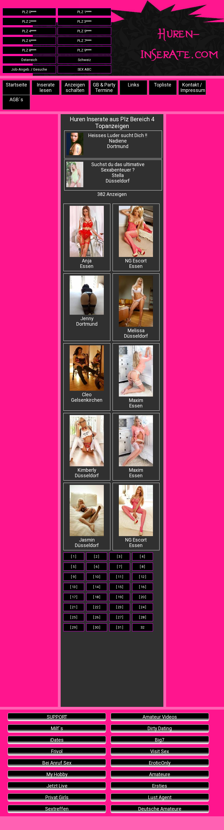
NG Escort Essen (136, 542)
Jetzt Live (56, 786)
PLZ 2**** (29, 21)
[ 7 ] (119, 567)
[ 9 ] (73, 577)
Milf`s (57, 728)
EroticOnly (159, 763)
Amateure (159, 774)
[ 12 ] (142, 577)
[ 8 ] (142, 567)
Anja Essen (86, 263)
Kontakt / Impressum (192, 87)
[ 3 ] (119, 556)
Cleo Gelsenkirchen (86, 397)
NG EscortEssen (136, 263)
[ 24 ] (142, 607)
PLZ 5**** (84, 31)
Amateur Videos (160, 717)
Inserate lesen (46, 87)
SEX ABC (84, 69)
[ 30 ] (96, 627)
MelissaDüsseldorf (136, 333)
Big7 (159, 740)
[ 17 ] (73, 597)
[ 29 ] (73, 627)
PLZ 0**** (29, 12)
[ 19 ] (119, 597)
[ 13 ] (73, 587)
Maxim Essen (136, 403)
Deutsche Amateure (159, 809)
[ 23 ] (119, 607)
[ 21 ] (73, 607)
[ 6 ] (96, 567)
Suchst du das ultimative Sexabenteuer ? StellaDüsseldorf (118, 173)
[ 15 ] (119, 587)
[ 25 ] (73, 617)
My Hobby (56, 774)
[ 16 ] (142, 587)
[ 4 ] (142, 556)
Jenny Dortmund (87, 321)
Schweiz (84, 60)
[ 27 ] (119, 617)
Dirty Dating (160, 728)
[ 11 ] (119, 577)
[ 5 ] (73, 567)
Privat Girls (57, 797)
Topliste (162, 85)
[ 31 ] (119, 627)
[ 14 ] (96, 587)
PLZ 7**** (84, 41)
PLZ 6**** (29, 41)
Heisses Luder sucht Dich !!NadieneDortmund (117, 141)
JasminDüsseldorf (87, 542)
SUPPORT (57, 717)
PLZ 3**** (84, 21)
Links (133, 85)
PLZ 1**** (84, 12)
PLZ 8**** (29, 50)
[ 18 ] (96, 597)
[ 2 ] (96, 556)
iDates (57, 740)
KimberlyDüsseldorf (87, 472)
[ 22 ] (96, 607)
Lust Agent (160, 797)
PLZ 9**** (84, 50)
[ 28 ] (142, 617)
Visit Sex (159, 751)
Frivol (57, 751)
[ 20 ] (142, 597)
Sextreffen (57, 809)
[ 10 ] (96, 577)
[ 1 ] (73, 556)
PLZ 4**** (29, 31)
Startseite (16, 85)
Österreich (29, 60)
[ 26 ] (96, 617)
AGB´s (16, 99)
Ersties (159, 786)
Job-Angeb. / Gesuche (29, 69)
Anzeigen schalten (75, 87)
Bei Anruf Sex (57, 763)
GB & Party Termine (104, 87)
